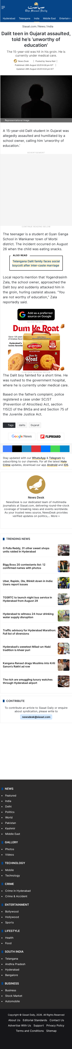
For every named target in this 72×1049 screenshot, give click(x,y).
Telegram (55, 458)
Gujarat (35, 425)
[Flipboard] (50, 436)
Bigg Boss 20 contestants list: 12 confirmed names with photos (24, 566)
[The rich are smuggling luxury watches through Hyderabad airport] (63, 681)
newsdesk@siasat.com (36, 717)
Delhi (8, 806)
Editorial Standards (35, 1020)
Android (52, 465)
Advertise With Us (19, 1025)
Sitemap (51, 1030)
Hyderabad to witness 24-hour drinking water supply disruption (28, 615)
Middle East (49, 18)
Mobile (9, 870)
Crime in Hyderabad (18, 890)
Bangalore (11, 975)
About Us (14, 1020)
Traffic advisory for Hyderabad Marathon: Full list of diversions (29, 632)
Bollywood (12, 911)
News (41, 26)
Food (8, 943)
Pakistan (10, 823)
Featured (10, 795)
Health (9, 937)
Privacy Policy (55, 1025)
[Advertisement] (36, 189)
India (36, 18)
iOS (66, 465)
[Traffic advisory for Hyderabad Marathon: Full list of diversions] (63, 632)
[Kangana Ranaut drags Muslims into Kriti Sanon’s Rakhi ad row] (63, 665)
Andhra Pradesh (15, 964)
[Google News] (21, 436)
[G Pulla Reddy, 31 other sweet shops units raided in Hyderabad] (63, 550)
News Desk (23, 61)
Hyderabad (9, 18)
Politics (9, 812)
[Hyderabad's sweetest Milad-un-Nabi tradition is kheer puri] (63, 648)
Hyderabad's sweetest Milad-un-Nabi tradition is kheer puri (27, 648)
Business (10, 990)
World (9, 817)
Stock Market (13, 995)
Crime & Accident (16, 896)
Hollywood (12, 917)
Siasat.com (28, 26)
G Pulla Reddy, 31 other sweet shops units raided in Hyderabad (26, 549)
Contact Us (57, 1020)
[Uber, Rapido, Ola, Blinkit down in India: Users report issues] (63, 583)
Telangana (24, 18)
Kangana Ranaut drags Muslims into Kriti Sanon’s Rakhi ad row (29, 664)
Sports (9, 922)
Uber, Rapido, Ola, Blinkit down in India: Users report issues (28, 582)
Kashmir (10, 828)
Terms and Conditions (30, 1030)
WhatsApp (39, 458)
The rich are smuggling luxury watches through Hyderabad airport (28, 681)
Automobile (12, 1001)
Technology (12, 875)
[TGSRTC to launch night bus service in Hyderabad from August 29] (63, 599)
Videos (9, 854)
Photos (9, 849)
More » (55, 516)
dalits (22, 425)
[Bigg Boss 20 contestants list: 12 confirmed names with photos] (63, 566)
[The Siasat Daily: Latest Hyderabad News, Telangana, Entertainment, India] (36, 7)
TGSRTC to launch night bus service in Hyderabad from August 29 (27, 599)
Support (38, 1025)
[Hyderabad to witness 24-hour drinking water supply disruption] (63, 615)
